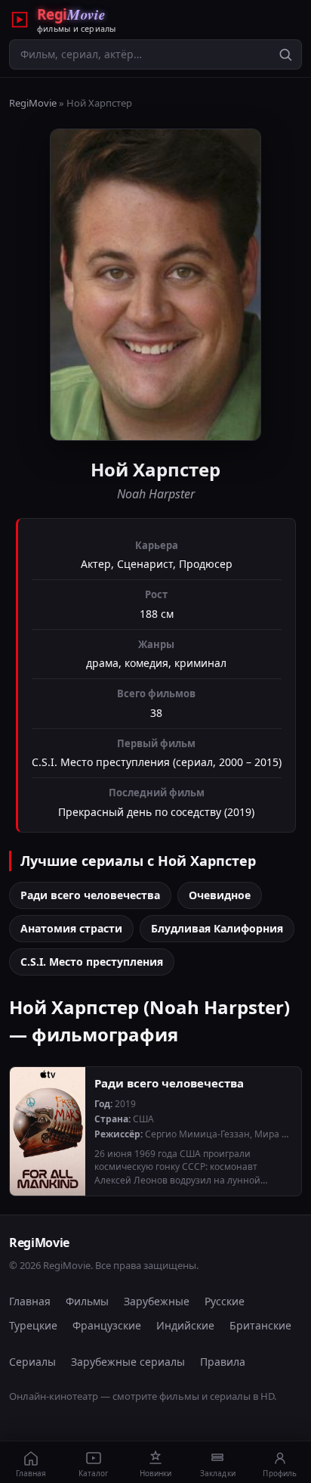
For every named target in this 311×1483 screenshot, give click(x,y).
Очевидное (220, 895)
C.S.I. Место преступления (91, 961)
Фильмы (87, 1301)
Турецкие (33, 1325)
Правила (222, 1361)
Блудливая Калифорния (217, 928)
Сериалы (32, 1361)
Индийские (185, 1325)
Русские (225, 1301)
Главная (30, 1301)
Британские (260, 1325)
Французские (106, 1325)
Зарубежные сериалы (128, 1361)
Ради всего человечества (90, 895)
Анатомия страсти (71, 928)
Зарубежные (156, 1301)
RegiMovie (33, 103)
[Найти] (285, 54)
